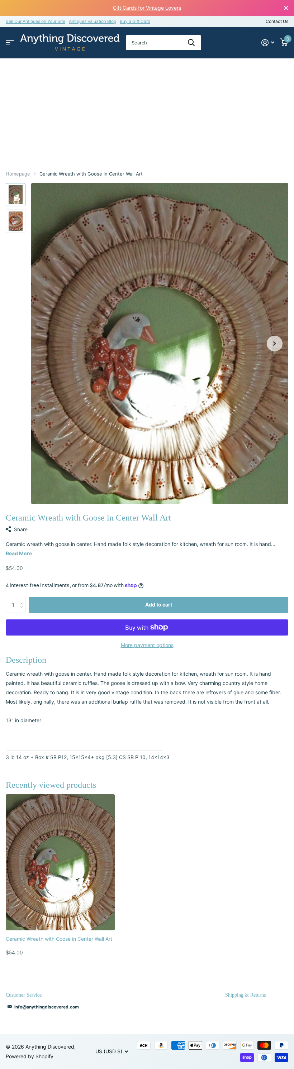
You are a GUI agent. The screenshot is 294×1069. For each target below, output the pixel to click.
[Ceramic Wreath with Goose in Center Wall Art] (60, 862)
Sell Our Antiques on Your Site (35, 21)
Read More (19, 553)
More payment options (147, 645)
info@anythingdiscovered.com (46, 1007)
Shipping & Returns (245, 995)
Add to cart (158, 604)
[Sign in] (267, 43)
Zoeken (191, 42)
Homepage (18, 174)
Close (286, 8)
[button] (275, 343)
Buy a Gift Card (135, 21)
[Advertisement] (147, 112)
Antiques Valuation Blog (92, 21)
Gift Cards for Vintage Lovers (147, 8)
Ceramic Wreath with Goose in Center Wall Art (59, 939)
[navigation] (15, 195)
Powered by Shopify (29, 1056)
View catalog (10, 43)
